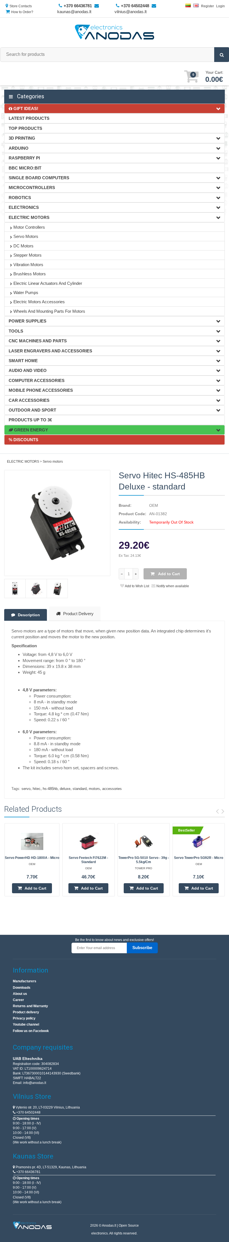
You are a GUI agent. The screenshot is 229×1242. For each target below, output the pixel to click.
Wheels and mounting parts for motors (49, 311)
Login (220, 6)
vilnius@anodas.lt (131, 11)
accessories (112, 789)
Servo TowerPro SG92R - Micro (198, 858)
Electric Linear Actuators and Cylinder (47, 283)
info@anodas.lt (34, 1083)
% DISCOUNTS (23, 439)
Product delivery (26, 1012)
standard (80, 789)
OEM (153, 505)
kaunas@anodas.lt (74, 11)
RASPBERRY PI (24, 158)
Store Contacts (20, 6)
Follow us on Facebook (31, 1031)
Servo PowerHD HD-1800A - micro (32, 858)
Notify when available (172, 586)
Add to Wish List (136, 586)
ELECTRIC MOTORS (29, 217)
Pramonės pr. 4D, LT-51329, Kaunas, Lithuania (50, 1167)
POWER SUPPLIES (27, 321)
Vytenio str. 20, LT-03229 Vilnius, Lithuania (47, 1107)
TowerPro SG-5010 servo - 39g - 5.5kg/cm (143, 860)
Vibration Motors (28, 264)
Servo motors (25, 236)
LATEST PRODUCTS (29, 118)
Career (18, 1000)
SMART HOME (23, 360)
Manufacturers (24, 981)
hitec (36, 789)
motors (94, 789)
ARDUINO (18, 148)
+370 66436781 (27, 1172)
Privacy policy (24, 1018)
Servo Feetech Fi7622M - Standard (88, 860)
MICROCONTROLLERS (32, 187)
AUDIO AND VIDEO (28, 370)
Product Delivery (78, 613)
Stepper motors (27, 255)
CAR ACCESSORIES (29, 400)
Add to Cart (168, 574)
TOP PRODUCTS (25, 128)
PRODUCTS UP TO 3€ (30, 419)
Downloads (21, 988)
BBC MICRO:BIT (25, 168)
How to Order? (22, 12)
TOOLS (16, 331)
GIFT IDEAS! (25, 108)
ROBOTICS (20, 197)
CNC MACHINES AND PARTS (38, 340)
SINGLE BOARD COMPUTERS (39, 177)
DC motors (23, 245)
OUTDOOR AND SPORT (32, 410)
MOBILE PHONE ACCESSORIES (41, 390)
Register (207, 6)
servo (26, 789)
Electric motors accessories (39, 301)
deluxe (65, 789)
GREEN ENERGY (30, 429)
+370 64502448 (27, 1112)
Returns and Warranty (30, 1006)
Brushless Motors (29, 273)
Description (29, 615)
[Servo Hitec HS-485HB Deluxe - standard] (57, 523)
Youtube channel (26, 1024)
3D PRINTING (22, 138)
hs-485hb (50, 789)
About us (20, 994)
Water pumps (25, 292)
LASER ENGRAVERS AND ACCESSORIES (50, 350)
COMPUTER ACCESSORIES (37, 380)
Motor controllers (29, 227)
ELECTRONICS (24, 207)
